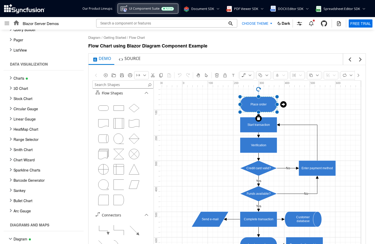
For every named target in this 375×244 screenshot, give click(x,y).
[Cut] (153, 75)
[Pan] (198, 75)
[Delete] (217, 75)
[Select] (206, 75)
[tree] (42, 137)
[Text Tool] (233, 75)
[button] (186, 8)
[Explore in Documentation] (338, 23)
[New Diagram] (106, 75)
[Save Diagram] (122, 75)
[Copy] (161, 75)
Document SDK (202, 9)
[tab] (101, 59)
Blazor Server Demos (41, 23)
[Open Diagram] (114, 75)
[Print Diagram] (130, 75)
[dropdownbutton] (141, 75)
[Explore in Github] (324, 23)
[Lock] (225, 75)
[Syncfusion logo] (24, 8)
